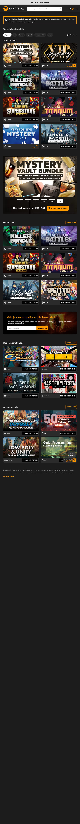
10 (36, 201)
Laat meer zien (8, 476)
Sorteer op (73, 35)
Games (21, 35)
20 (52, 201)
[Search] (60, 9)
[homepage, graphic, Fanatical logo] (13, 8)
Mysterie (29, 35)
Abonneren (42, 328)
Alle (15, 35)
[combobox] (47, 9)
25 (60, 201)
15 (44, 201)
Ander (50, 35)
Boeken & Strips (40, 35)
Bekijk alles (71, 222)
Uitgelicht (7, 35)
